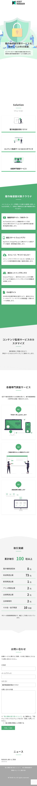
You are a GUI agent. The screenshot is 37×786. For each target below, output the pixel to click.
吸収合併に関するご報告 (8, 759)
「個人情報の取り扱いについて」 (13, 716)
